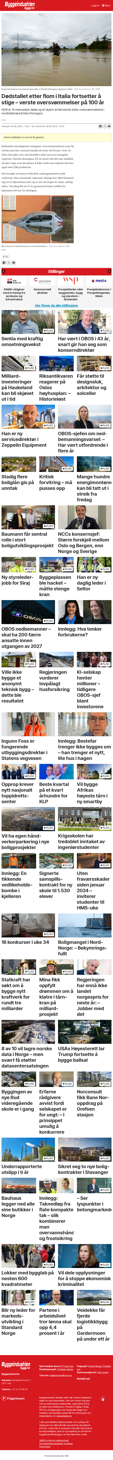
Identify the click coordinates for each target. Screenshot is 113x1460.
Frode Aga (68, 1366)
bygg (5, 257)
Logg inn (95, 5)
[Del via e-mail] (109, 126)
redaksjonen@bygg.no (61, 1375)
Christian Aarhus (65, 1369)
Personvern (45, 1446)
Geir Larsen (103, 1372)
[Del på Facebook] (100, 126)
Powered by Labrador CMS (56, 1456)
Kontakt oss (83, 1378)
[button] (4, 271)
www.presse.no (64, 1416)
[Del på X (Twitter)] (105, 126)
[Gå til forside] (20, 5)
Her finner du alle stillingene (56, 305)
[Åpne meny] (106, 5)
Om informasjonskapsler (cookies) (56, 1443)
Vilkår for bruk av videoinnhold (53, 1440)
